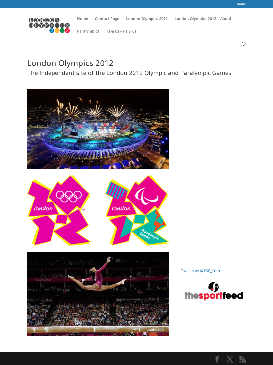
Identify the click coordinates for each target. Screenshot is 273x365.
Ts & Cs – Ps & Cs (121, 31)
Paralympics (88, 31)
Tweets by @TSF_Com (200, 270)
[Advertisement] (213, 182)
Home (241, 4)
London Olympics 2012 (147, 19)
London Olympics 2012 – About (203, 19)
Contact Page (107, 19)
